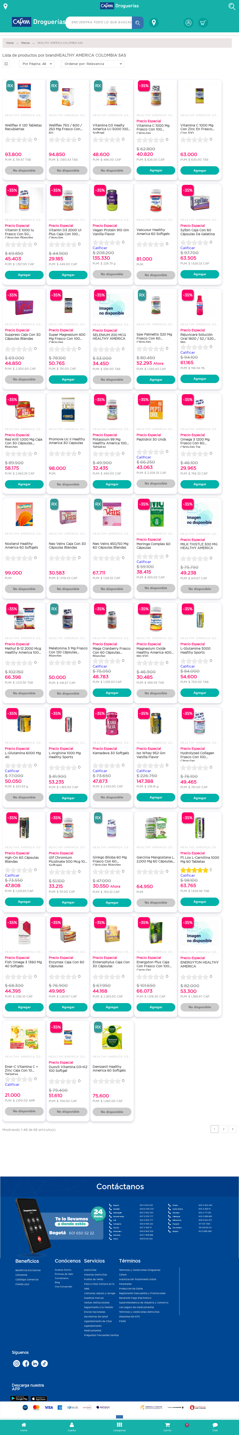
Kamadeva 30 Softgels (111, 753)
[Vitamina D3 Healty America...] (112, 96)
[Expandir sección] (119, 1416)
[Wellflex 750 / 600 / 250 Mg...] (68, 96)
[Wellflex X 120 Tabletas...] (24, 96)
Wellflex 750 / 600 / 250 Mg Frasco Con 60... (65, 129)
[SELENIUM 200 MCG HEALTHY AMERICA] (112, 305)
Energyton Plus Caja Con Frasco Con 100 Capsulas (153, 966)
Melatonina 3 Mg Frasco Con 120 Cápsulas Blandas (68, 652)
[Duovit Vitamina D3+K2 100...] (68, 1037)
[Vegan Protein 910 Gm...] (112, 200)
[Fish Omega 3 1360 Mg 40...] (24, 933)
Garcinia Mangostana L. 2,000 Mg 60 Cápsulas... (156, 859)
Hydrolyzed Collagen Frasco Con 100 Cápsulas (197, 757)
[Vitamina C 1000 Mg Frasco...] (156, 96)
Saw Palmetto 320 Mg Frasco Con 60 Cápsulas (154, 338)
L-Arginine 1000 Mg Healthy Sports (65, 755)
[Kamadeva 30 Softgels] (112, 723)
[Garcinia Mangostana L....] (156, 828)
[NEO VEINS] (68, 514)
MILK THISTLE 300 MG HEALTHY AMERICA (199, 546)
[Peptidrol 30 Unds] (156, 410)
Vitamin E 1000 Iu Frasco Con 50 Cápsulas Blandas (19, 234)
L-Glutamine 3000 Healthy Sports (195, 650)
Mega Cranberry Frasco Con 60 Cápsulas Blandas (111, 652)
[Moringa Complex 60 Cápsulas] (156, 514)
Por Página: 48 (34, 64)
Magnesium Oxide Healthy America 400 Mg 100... (154, 652)
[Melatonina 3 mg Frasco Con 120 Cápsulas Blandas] (68, 619)
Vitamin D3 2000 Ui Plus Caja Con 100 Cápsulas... (65, 234)
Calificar (100, 248)
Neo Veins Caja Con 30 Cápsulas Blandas (67, 546)
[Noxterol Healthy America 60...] (24, 514)
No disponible (24, 170)
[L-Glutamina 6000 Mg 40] (24, 723)
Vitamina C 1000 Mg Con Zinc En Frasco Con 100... (196, 129)
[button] (6, 64)
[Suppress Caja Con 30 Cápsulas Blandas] (24, 305)
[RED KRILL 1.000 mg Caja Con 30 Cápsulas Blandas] (24, 410)
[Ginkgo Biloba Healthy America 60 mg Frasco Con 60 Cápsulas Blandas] (112, 828)
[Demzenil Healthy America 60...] (112, 1037)
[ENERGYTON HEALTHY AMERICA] (199, 933)
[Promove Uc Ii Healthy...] (68, 410)
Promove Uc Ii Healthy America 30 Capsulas (67, 441)
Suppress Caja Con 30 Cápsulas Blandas (23, 336)
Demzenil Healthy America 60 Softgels (109, 1068)
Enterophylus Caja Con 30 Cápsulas (111, 964)
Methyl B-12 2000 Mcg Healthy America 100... (23, 650)
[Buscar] (138, 23)
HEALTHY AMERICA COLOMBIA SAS (33, 115)
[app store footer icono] (38, 1398)
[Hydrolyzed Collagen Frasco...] (199, 723)
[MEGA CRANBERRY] (112, 619)
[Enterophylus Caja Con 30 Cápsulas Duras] (112, 933)
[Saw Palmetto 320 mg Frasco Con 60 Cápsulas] (156, 305)
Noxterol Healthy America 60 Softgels (21, 546)
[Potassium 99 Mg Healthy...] (112, 410)
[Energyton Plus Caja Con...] (156, 933)
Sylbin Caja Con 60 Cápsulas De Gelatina (197, 232)
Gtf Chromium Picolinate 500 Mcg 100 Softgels (68, 861)
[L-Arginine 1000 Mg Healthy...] (68, 723)
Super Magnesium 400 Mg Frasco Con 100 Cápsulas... (67, 338)
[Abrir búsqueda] (231, 6)
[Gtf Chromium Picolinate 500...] (68, 828)
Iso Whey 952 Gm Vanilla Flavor (151, 755)
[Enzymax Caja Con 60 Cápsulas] (68, 933)
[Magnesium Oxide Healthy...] (156, 619)
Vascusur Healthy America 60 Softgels (153, 232)
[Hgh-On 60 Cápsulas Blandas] (24, 828)
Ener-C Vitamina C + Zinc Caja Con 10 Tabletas (21, 1070)
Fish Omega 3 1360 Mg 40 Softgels (23, 964)
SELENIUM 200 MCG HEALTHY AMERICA (109, 337)
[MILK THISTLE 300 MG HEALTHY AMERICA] (199, 514)
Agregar (156, 170)
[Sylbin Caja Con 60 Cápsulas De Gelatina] (199, 200)
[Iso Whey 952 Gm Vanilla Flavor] (156, 723)
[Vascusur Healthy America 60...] (156, 200)
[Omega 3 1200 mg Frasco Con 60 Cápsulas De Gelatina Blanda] (199, 410)
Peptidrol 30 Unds (151, 439)
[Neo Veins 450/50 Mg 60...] (112, 514)
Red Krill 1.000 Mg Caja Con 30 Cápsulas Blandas (23, 443)
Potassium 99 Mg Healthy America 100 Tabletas (110, 443)
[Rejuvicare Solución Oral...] (199, 305)
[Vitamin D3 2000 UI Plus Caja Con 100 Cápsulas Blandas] (68, 200)
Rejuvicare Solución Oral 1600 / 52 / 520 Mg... (197, 338)
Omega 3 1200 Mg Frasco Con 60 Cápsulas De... (195, 443)
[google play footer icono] (20, 1398)
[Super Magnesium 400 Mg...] (68, 305)
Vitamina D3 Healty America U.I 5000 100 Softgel (110, 129)
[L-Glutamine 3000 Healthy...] (199, 619)
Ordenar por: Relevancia (84, 64)
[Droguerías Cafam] (119, 6)
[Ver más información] (5, 6)
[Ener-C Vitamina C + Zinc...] (24, 1037)
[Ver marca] (233, 1129)
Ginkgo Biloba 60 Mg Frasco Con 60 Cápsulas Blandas (110, 861)
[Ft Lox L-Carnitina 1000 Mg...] (199, 828)
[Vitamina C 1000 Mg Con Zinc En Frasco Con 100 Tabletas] (199, 96)
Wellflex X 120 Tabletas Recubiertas (23, 127)
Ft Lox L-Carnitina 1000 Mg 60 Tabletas (199, 859)
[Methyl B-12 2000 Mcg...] (24, 619)
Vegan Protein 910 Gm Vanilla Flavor (111, 232)
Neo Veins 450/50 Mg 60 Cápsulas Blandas (110, 546)
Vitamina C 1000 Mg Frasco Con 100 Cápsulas (153, 129)
